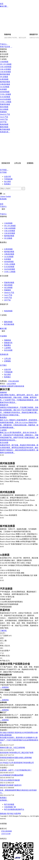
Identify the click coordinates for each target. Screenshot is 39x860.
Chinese (2, 198)
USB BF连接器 (9, 235)
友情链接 (3, 683)
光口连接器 (8, 289)
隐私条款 (3, 696)
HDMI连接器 (9, 263)
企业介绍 (7, 178)
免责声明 (17, 696)
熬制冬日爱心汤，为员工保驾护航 (12, 630)
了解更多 (3, 513)
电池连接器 (8, 313)
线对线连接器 (9, 237)
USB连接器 (8, 225)
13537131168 (6, 717)
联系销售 (3, 200)
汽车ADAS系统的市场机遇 (10, 663)
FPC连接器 (8, 240)
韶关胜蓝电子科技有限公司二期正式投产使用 (16, 635)
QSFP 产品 (8, 300)
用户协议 (10, 696)
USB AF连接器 (9, 232)
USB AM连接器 (9, 230)
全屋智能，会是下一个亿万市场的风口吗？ (16, 653)
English (8, 198)
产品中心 (3, 44)
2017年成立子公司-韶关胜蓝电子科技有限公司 (17, 645)
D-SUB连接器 (9, 269)
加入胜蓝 (7, 183)
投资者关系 (4, 133)
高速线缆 (7, 292)
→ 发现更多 (4, 570)
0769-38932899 (13, 384)
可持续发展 (8, 180)
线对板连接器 (9, 253)
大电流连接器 (9, 256)
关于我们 (3, 368)
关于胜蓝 (3, 171)
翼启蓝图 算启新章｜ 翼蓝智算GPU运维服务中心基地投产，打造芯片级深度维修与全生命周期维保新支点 (19, 622)
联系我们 (7, 185)
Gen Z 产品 (8, 297)
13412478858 (11, 386)
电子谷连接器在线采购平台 (14, 692)
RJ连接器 (7, 261)
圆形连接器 (8, 324)
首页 (1, 4)
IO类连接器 (8, 251)
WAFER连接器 (9, 271)
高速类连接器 (9, 284)
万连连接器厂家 (10, 690)
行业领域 (3, 338)
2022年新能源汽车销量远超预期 (11, 658)
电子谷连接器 (9, 687)
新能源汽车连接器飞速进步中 (11, 668)
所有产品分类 (5, 47)
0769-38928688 (7, 714)
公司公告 (7, 361)
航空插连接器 (9, 326)
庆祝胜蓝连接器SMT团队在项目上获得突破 (16, 640)
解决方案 (3, 6)
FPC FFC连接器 (10, 227)
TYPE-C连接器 (9, 266)
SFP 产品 (7, 302)
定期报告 (7, 364)
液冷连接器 (8, 287)
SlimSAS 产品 (9, 295)
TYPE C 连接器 (9, 274)
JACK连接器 (8, 258)
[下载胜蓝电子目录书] (1, 782)
